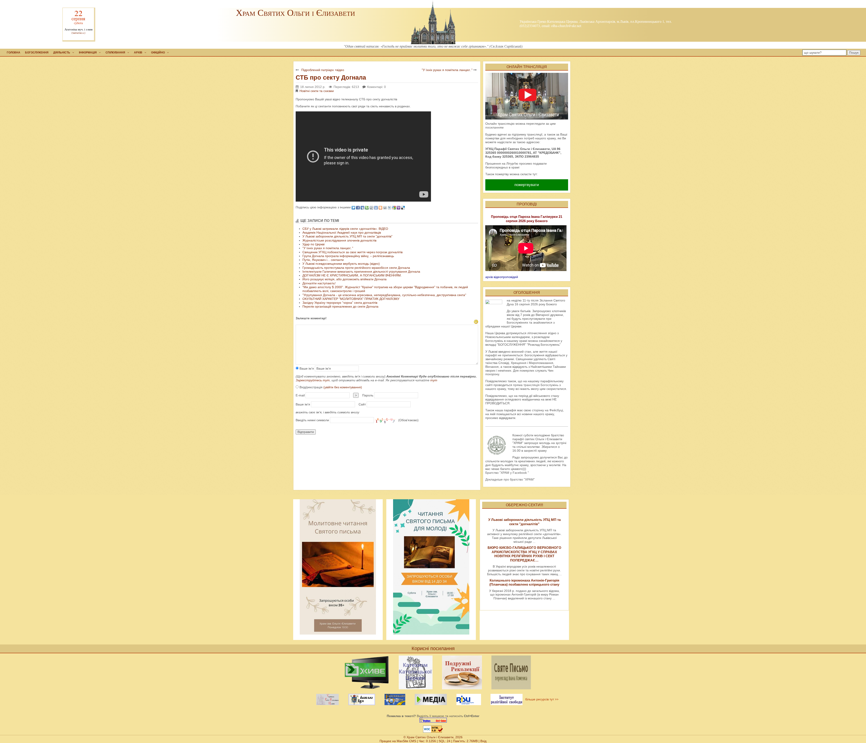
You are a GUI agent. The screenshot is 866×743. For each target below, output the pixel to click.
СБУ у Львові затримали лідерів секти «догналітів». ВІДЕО (345, 228)
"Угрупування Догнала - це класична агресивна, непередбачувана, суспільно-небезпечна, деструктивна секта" (384, 295)
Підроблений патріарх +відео (322, 70)
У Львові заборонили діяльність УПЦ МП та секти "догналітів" (347, 236)
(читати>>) (78, 33)
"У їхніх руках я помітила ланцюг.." (447, 70)
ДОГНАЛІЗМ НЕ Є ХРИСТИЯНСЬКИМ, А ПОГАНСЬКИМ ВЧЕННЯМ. (352, 275)
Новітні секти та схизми (316, 91)
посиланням (494, 127)
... (534, 541)
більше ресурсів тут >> (540, 699)
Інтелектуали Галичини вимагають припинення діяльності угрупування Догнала (361, 271)
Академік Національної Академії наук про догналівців (341, 232)
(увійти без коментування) (342, 387)
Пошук (854, 52)
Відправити (305, 432)
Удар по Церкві (313, 244)
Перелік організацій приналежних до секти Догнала (340, 306)
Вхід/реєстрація (330, 387)
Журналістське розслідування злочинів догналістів (339, 240)
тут (433, 380)
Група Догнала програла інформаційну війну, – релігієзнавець (348, 256)
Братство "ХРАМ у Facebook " (507, 472)
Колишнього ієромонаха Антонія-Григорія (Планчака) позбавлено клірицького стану (524, 582)
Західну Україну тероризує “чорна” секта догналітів (339, 302)
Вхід (483, 741)
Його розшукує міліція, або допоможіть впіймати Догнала (344, 279)
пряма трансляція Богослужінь (535, 385)
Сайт (362, 404)
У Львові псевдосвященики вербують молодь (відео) (341, 263)
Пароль (367, 395)
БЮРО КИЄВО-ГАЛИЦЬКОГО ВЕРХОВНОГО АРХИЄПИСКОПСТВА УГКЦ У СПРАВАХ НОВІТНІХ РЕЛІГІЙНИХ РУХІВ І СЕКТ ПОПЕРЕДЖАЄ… (524, 554)
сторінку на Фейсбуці (547, 410)
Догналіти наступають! (319, 283)
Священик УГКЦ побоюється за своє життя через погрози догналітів (352, 252)
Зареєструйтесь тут (313, 380)
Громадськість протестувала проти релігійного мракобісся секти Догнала (356, 267)
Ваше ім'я (306, 368)
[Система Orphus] (433, 720)
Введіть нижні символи (312, 420)
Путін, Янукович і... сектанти (323, 260)
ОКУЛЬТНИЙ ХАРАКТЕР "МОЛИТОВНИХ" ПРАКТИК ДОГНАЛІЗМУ (350, 299)
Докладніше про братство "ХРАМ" (510, 479)
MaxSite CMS (406, 741)
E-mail (300, 395)
